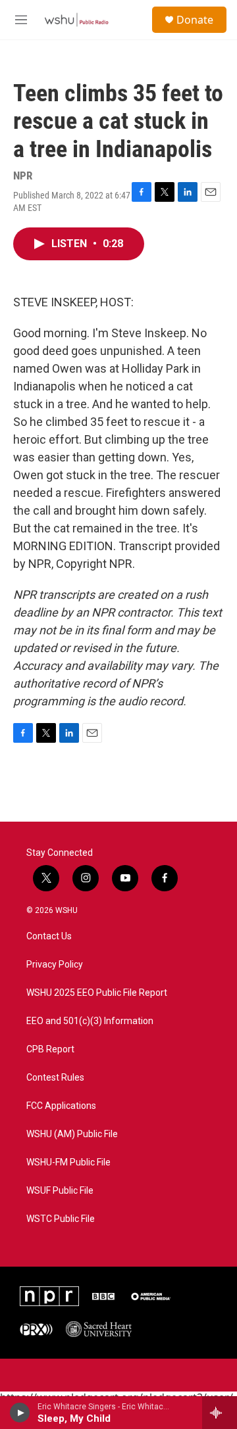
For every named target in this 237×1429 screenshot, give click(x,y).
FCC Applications (61, 1106)
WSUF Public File (59, 1191)
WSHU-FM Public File (68, 1162)
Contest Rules (55, 1078)
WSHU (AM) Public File (72, 1134)
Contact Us (49, 936)
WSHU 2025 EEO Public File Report (96, 993)
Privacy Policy (54, 965)
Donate (194, 20)
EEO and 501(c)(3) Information (89, 1021)
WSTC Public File (60, 1219)
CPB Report (50, 1049)
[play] (20, 1412)
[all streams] (219, 1412)
